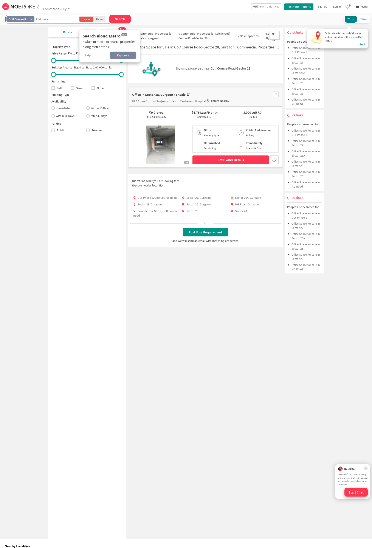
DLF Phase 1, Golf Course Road (157, 198)
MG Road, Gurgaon (247, 204)
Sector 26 (192, 211)
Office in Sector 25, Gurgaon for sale (159, 94)
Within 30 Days (65, 116)
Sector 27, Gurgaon (198, 198)
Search (120, 19)
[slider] (53, 60)
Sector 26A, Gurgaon (248, 198)
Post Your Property (299, 7)
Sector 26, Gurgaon (198, 204)
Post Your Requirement (205, 232)
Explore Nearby (219, 101)
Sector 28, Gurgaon (150, 204)
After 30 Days (99, 116)
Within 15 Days (100, 108)
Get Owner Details (230, 160)
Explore (122, 55)
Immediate (63, 108)
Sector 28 (241, 211)
